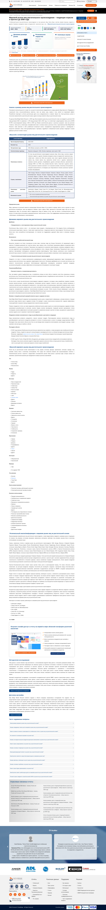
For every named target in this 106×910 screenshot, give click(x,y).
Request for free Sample (53, 469)
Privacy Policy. (67, 464)
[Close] (77, 438)
